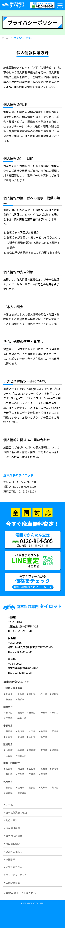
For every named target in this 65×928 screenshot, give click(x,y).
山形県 (21, 699)
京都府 (32, 750)
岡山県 (21, 768)
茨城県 (21, 712)
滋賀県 (55, 750)
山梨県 (32, 731)
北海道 (9, 693)
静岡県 (9, 731)
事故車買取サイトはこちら (21, 893)
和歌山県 (22, 755)
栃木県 (9, 712)
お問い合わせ (13, 882)
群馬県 (32, 712)
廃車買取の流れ (14, 836)
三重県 (9, 755)
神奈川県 (22, 718)
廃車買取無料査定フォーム (30, 587)
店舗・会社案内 (14, 851)
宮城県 (55, 693)
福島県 (9, 699)
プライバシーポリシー (17, 875)
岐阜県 (55, 731)
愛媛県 (32, 774)
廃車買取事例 (13, 828)
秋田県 (32, 693)
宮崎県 (9, 793)
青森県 (21, 693)
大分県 (43, 787)
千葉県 (9, 718)
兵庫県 (21, 750)
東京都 (55, 712)
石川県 (32, 736)
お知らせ (10, 859)
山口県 (32, 768)
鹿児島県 (22, 793)
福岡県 (9, 787)
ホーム (9, 804)
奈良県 (43, 750)
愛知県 (21, 731)
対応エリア (12, 820)
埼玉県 (43, 712)
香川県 (9, 774)
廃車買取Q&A (13, 843)
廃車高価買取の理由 (16, 812)
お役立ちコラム (14, 867)
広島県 (9, 768)
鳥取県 (43, 768)
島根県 (55, 768)
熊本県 (55, 787)
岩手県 (43, 693)
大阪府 (9, 750)
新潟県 (9, 736)
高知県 (43, 774)
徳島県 (21, 774)
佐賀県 (32, 787)
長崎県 (21, 787)
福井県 (43, 736)
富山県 (21, 736)
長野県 (43, 731)
